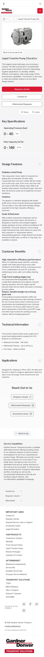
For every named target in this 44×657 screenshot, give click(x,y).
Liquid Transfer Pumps (14, 548)
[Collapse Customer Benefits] (39, 251)
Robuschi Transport (13, 593)
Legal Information (12, 529)
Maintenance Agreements (16, 564)
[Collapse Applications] (39, 360)
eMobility (9, 542)
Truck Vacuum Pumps (14, 545)
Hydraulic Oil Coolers (14, 555)
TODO (8, 583)
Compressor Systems (14, 538)
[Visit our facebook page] (30, 604)
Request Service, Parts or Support (19, 522)
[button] (22, 164)
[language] (3, 3)
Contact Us (10, 516)
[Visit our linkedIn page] (24, 604)
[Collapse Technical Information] (39, 324)
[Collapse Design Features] (39, 164)
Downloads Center (13, 526)
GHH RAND (10, 597)
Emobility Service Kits (14, 571)
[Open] (40, 10)
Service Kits (10, 568)
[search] (40, 3)
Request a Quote (12, 519)
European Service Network (16, 574)
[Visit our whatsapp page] (24, 610)
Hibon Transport (12, 590)
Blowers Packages (13, 552)
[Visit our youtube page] (36, 604)
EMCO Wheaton (12, 587)
